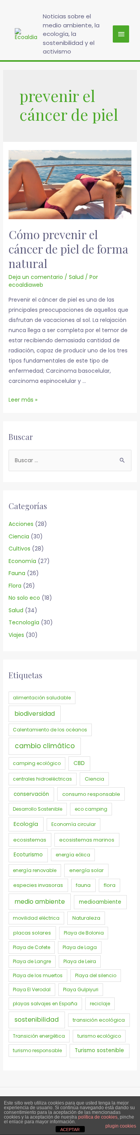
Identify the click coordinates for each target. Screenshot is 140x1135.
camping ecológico (37, 763)
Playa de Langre (32, 961)
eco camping (91, 809)
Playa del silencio (95, 975)
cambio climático (45, 746)
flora (110, 885)
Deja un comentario (36, 277)
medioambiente (100, 902)
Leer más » (23, 400)
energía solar (86, 870)
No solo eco (24, 598)
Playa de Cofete (31, 947)
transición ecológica (99, 1020)
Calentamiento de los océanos (50, 729)
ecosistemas (29, 840)
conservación (31, 794)
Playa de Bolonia (84, 932)
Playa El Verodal (32, 989)
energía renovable (34, 870)
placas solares (32, 933)
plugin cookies (120, 1126)
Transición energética (39, 1036)
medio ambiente (39, 901)
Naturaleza (86, 918)
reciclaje (100, 1003)
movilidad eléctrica (36, 918)
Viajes (16, 635)
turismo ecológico (99, 1036)
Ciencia (19, 536)
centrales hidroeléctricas (42, 779)
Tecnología (24, 622)
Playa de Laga (80, 947)
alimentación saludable (42, 697)
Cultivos (19, 548)
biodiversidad (34, 713)
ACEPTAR (70, 1129)
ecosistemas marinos (86, 840)
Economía (22, 561)
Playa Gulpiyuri (80, 989)
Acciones (21, 524)
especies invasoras (38, 885)
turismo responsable (37, 1050)
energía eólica (73, 854)
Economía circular (73, 824)
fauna (83, 885)
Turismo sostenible (99, 1050)
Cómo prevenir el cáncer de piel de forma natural (68, 249)
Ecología (26, 824)
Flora (15, 586)
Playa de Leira (79, 961)
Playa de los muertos (38, 975)
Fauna (17, 573)
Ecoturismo (28, 854)
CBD (79, 763)
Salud (76, 277)
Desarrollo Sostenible (37, 809)
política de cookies (97, 1117)
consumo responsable (91, 794)
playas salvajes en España (45, 1003)
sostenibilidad (36, 1019)
